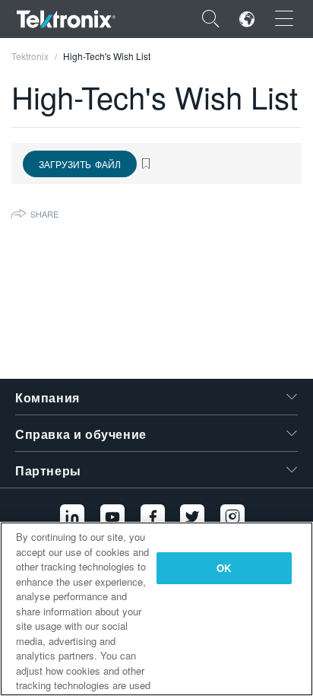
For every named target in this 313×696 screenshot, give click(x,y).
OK (224, 568)
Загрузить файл (80, 163)
